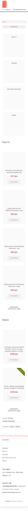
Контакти (6, 13)
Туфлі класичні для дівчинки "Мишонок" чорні (14, 285)
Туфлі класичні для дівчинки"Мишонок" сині (14, 209)
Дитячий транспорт (14, 89)
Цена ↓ (18, 426)
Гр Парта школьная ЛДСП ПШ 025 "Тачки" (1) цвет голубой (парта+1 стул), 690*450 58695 (14, 349)
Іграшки (14, 63)
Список (10, 418)
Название (6, 426)
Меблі (14, 115)
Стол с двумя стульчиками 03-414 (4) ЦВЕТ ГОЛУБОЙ (14, 387)
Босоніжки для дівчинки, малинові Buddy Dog (14, 171)
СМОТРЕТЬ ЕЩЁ (14, 309)
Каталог (5, 448)
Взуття (14, 37)
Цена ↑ (12, 426)
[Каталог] (2, 14)
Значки (5, 418)
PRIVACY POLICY (16, 501)
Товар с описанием (9, 421)
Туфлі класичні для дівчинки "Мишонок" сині (14, 247)
